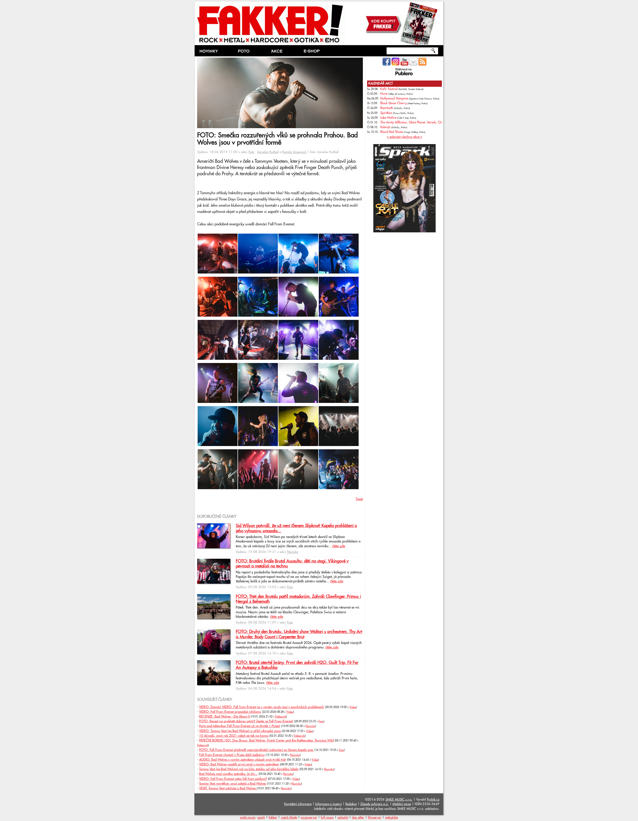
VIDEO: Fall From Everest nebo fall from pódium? (233, 779)
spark (261, 817)
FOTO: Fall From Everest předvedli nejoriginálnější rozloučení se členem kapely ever (256, 750)
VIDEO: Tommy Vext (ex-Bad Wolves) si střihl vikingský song (240, 731)
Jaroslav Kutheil (268, 152)
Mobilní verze (402, 804)
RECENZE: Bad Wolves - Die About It (224, 716)
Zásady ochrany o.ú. (374, 804)
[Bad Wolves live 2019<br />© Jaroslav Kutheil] (298, 359)
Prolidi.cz (433, 799)
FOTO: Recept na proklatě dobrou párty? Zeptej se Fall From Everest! (246, 721)
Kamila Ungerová (294, 152)
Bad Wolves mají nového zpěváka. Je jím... (228, 774)
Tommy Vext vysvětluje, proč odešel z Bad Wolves (232, 783)
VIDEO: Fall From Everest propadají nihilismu (230, 712)
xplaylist (342, 817)
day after (358, 817)
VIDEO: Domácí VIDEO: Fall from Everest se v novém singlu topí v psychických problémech (261, 707)
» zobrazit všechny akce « (404, 137)
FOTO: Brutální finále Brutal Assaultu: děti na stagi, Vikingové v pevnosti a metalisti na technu (292, 564)
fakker (273, 817)
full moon (327, 817)
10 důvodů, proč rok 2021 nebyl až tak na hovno (233, 735)
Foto (251, 152)
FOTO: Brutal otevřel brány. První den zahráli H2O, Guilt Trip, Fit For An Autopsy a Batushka (297, 665)
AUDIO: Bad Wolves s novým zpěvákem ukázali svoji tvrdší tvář (242, 759)
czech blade (289, 817)
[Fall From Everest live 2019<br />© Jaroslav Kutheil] (218, 272)
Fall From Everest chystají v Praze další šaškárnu (232, 755)
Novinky (292, 552)
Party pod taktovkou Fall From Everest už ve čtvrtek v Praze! (239, 726)
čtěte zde (338, 546)
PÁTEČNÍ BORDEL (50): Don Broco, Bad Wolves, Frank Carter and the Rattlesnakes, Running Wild (266, 740)
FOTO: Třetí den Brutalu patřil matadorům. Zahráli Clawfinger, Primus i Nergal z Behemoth (298, 599)
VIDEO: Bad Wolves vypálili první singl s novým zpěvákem (239, 764)
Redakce (351, 804)
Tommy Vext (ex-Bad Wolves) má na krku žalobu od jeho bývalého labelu (249, 769)
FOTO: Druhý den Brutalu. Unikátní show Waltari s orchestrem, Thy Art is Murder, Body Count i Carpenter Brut (299, 634)
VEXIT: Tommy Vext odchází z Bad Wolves (228, 788)
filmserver (374, 817)
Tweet (359, 499)
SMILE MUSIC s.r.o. (399, 799)
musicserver (309, 817)
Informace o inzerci (328, 804)
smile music (247, 817)
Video (352, 707)
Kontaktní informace (298, 804)
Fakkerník (280, 716)
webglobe (391, 817)
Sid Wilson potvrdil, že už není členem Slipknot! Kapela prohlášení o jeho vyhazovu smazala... (296, 528)
